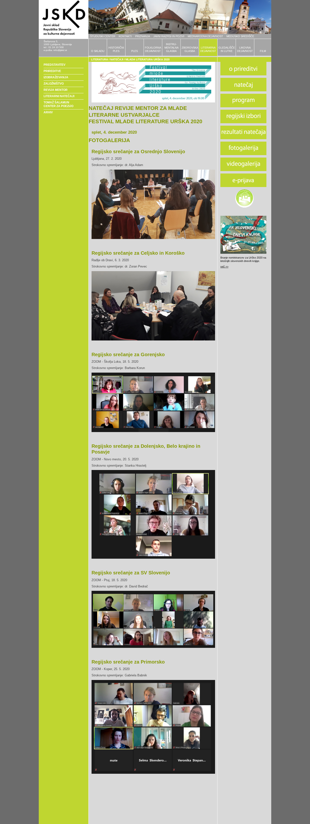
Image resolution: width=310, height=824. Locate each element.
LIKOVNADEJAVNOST (245, 49)
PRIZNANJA (142, 36)
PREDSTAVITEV (54, 64)
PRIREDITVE (52, 71)
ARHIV (48, 112)
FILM (263, 51)
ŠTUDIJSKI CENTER (102, 36)
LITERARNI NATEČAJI (59, 96)
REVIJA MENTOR (56, 90)
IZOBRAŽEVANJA (56, 77)
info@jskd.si (60, 50)
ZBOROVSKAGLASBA (190, 49)
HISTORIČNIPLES (116, 49)
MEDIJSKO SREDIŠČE (240, 36)
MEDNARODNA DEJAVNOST (205, 36)
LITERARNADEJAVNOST (208, 49)
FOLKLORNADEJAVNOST (153, 49)
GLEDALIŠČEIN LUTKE (226, 49)
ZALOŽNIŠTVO (54, 83)
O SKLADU (97, 51)
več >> (224, 266)
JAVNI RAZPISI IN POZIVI (168, 36)
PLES (134, 51)
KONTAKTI (125, 36)
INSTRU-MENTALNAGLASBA (171, 47)
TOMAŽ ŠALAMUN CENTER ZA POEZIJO (58, 104)
